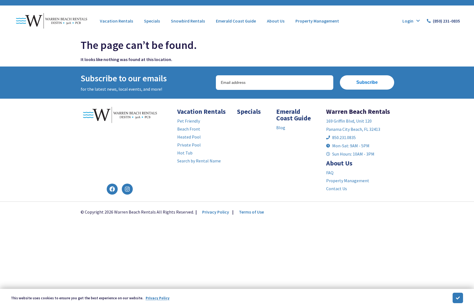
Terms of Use (251, 212)
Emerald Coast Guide (293, 114)
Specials (249, 111)
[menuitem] (116, 21)
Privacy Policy (215, 212)
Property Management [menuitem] (317, 21)
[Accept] (458, 298)
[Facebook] (112, 189)
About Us (339, 163)
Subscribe (367, 82)
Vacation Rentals (201, 111)
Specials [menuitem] (152, 21)
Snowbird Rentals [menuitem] (188, 21)
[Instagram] (127, 189)
